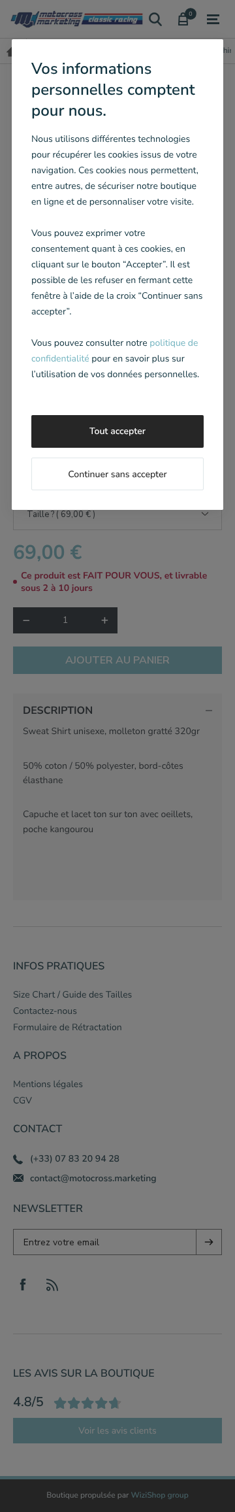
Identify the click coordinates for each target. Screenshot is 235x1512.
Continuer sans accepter (117, 474)
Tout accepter (117, 431)
